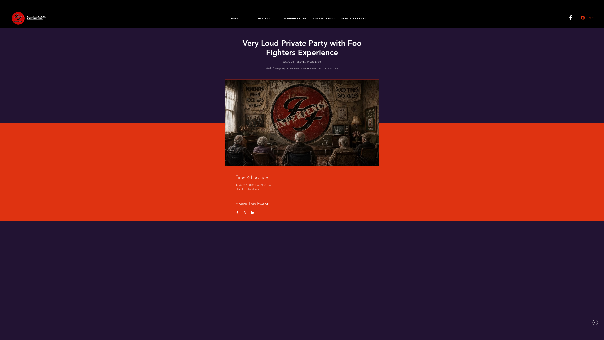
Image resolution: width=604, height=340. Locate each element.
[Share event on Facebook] (237, 212)
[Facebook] (570, 17)
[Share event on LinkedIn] (252, 212)
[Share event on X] (244, 212)
